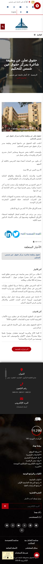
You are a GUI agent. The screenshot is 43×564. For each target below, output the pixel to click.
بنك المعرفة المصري (32, 458)
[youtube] (20, 7)
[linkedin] (7, 7)
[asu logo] (21, 23)
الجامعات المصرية (33, 455)
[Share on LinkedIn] (8, 234)
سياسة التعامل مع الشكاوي (31, 541)
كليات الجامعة (34, 480)
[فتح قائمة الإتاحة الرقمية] (37, 5)
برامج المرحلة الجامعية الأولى (29, 482)
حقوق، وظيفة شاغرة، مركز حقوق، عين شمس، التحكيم (22, 256)
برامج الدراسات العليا (32, 485)
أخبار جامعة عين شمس (18, 75)
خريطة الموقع (34, 452)
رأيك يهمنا (37, 512)
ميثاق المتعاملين (31, 548)
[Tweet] (16, 234)
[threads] (20, 12)
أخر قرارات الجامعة (21, 349)
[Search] (3, 26)
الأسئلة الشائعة (11, 548)
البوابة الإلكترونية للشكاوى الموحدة (27, 463)
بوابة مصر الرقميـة (33, 461)
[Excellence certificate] (8, 555)
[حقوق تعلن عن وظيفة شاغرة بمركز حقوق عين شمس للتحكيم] (21, 117)
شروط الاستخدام (21, 553)
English (13, 12)
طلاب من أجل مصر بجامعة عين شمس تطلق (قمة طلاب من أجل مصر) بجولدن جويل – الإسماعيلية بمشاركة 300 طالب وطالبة (21, 277)
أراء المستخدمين (35, 517)
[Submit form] (5, 506)
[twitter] (26, 7)
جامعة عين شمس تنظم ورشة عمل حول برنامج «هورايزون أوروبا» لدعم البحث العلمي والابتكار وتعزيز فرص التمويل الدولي (21, 300)
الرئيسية (34, 75)
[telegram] (27, 12)
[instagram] (14, 7)
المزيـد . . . (36, 466)
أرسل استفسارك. (21, 407)
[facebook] (32, 7)
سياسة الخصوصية (11, 540)
